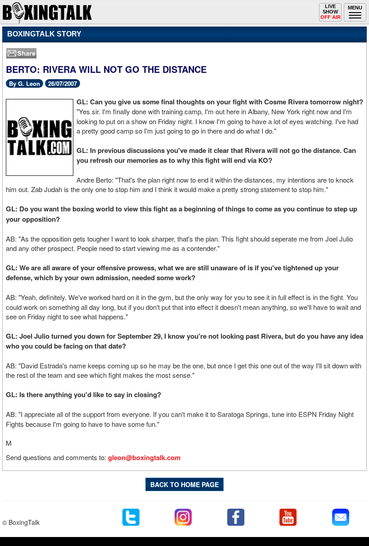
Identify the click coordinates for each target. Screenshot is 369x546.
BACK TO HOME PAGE (184, 484)
